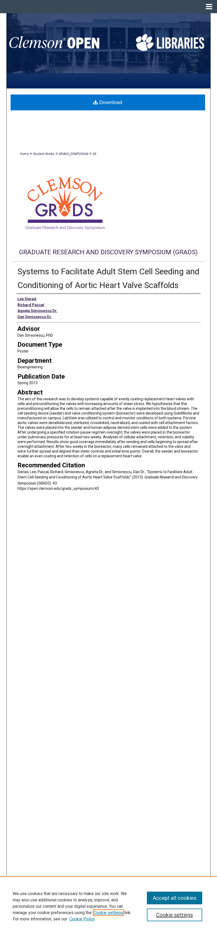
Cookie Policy (82, 918)
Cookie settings (108, 912)
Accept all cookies (174, 898)
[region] (108, 906)
